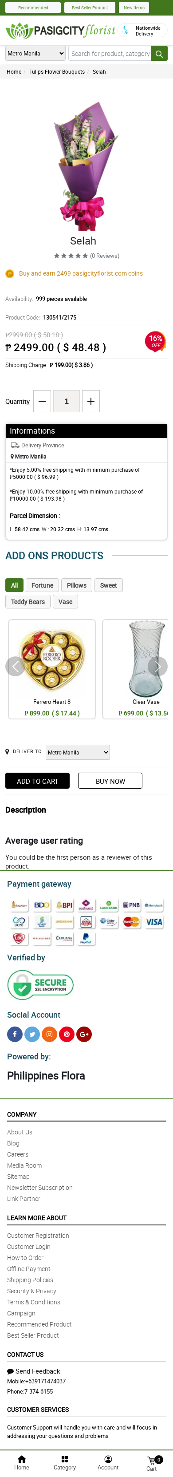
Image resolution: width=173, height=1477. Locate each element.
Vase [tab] (65, 601)
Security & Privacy (31, 1291)
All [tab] (14, 585)
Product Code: (40, 317)
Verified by (26, 957)
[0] (151, 1460)
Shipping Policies (30, 1280)
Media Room (24, 1165)
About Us (19, 1132)
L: (24, 529)
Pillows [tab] (76, 585)
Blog (13, 1143)
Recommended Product (39, 1324)
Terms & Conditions (33, 1302)
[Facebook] (15, 1034)
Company (21, 1114)
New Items (134, 7)
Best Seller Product (90, 7)
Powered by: (29, 1056)
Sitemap (18, 1176)
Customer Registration (38, 1235)
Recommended (33, 7)
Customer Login (29, 1246)
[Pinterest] (67, 1034)
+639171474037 (45, 1381)
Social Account (33, 1014)
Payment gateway (39, 883)
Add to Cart (38, 781)
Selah (99, 71)
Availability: (46, 299)
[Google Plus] (84, 1034)
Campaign (21, 1313)
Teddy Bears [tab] (28, 601)
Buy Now (110, 781)
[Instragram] (49, 1034)
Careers (17, 1154)
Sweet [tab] (108, 585)
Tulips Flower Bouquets (57, 71)
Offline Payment (29, 1268)
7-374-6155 (38, 1391)
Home (14, 71)
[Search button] (159, 53)
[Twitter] (32, 1034)
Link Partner (23, 1198)
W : (58, 529)
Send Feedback (38, 1370)
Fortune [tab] (42, 585)
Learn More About (37, 1217)
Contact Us (25, 1354)
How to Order (25, 1257)
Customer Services (38, 1409)
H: (92, 529)
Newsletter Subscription (40, 1187)
